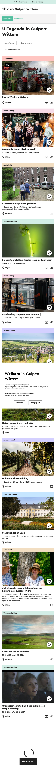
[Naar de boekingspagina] (46, 103)
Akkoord (19, 403)
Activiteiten (9, 43)
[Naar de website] (52, 103)
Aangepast (35, 403)
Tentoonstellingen (12, 50)
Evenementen (26, 43)
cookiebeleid (24, 395)
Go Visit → (8, 19)
